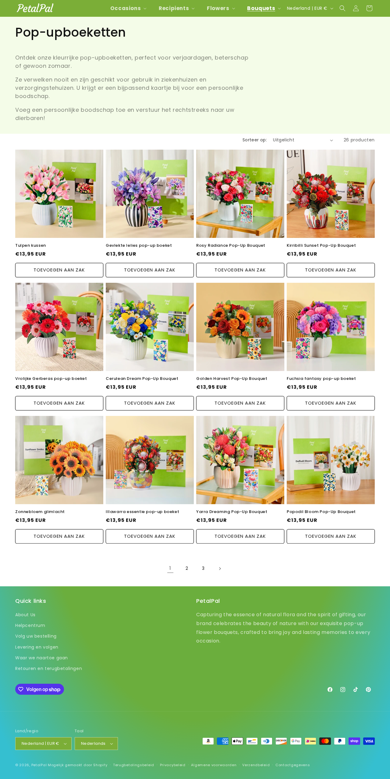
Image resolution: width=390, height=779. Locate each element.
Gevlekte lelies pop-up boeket (139, 245)
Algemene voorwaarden (213, 765)
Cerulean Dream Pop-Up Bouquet (142, 378)
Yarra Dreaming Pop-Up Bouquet (231, 512)
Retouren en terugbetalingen (48, 668)
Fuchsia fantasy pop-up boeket (321, 378)
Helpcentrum (30, 625)
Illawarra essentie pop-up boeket (142, 512)
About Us (25, 615)
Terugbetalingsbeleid (133, 765)
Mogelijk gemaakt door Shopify (77, 765)
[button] (128, 8)
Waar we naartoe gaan (41, 658)
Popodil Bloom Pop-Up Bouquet (321, 512)
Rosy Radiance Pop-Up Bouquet (230, 245)
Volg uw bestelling (36, 636)
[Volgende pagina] (219, 568)
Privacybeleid (173, 765)
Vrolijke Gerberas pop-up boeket (51, 378)
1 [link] (170, 568)
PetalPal (39, 765)
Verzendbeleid (256, 765)
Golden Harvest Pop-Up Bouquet (231, 378)
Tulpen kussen (30, 245)
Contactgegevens (292, 765)
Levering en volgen (36, 647)
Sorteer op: (255, 140)
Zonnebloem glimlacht (40, 512)
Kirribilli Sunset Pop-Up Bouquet (321, 245)
